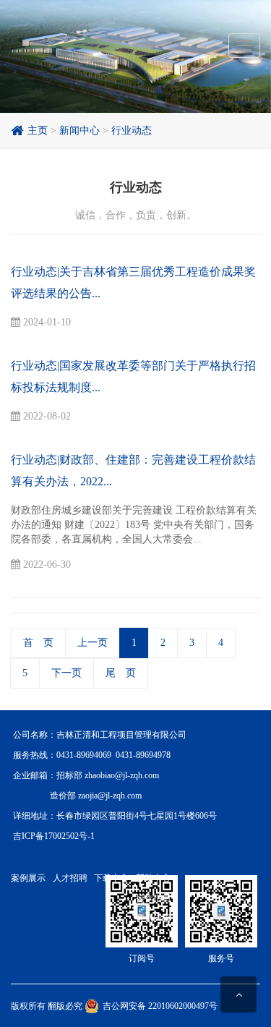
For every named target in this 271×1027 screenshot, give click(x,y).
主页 (35, 130)
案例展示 (28, 878)
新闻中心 (79, 130)
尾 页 (121, 673)
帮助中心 (153, 878)
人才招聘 (70, 878)
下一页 (66, 673)
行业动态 (131, 130)
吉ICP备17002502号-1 (54, 836)
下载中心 (111, 878)
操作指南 (153, 898)
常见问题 (153, 918)
